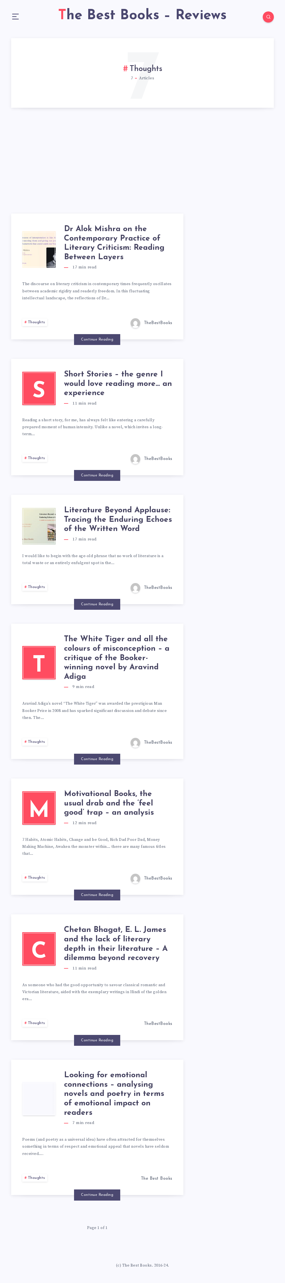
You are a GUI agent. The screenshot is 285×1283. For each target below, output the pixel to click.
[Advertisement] (142, 172)
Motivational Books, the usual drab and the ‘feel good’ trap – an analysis (109, 803)
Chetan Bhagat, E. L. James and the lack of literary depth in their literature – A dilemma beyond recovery (116, 944)
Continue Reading (97, 339)
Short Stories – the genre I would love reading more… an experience (118, 384)
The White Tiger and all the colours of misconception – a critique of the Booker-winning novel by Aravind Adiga (116, 657)
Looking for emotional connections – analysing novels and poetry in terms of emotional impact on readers (114, 1093)
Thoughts (36, 322)
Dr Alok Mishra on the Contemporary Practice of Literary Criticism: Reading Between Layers (114, 243)
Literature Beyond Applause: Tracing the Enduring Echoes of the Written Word (118, 519)
